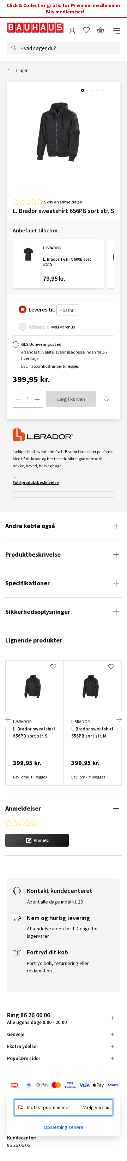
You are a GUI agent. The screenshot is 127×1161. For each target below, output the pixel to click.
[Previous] (7, 719)
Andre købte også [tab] (30, 526)
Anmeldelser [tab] (23, 808)
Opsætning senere (64, 1127)
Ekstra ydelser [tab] (22, 1046)
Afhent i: (39, 326)
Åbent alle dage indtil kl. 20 (55, 902)
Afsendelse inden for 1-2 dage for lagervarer (62, 932)
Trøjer (22, 70)
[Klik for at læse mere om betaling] (63, 1085)
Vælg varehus (63, 327)
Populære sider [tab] (23, 1058)
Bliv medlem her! (65, 11)
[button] (37, 840)
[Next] (119, 719)
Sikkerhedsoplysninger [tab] (37, 612)
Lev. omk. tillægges (30, 777)
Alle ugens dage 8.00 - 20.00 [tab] (37, 1018)
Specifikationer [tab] (27, 583)
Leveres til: (42, 309)
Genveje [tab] (15, 1034)
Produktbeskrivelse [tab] (33, 554)
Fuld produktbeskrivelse (36, 482)
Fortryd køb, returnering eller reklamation (58, 967)
